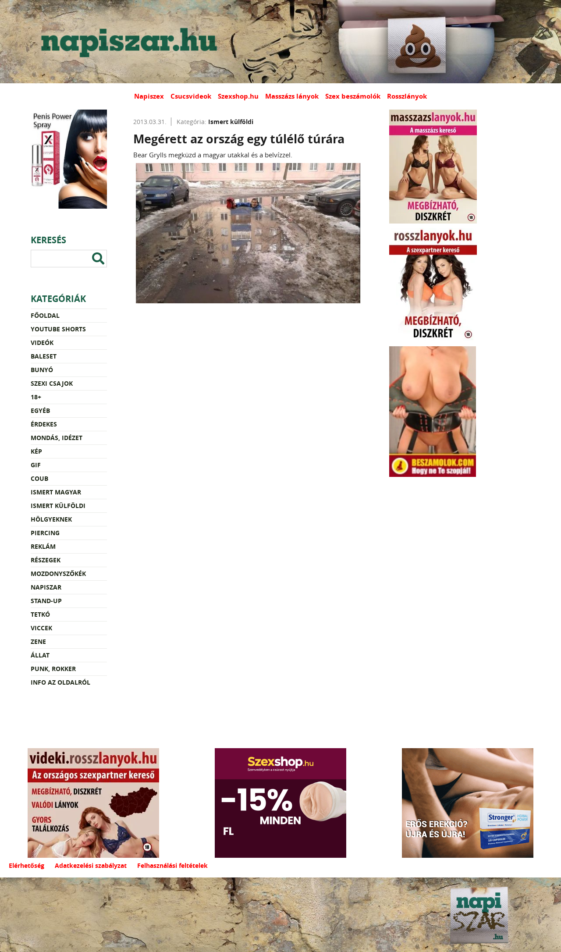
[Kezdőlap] (127, 41)
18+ (36, 397)
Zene (38, 641)
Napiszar (46, 587)
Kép (36, 451)
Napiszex (149, 96)
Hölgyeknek (51, 519)
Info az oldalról (60, 682)
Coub (39, 478)
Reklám (43, 546)
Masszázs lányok (292, 96)
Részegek (45, 560)
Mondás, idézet (56, 437)
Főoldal (45, 315)
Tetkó (40, 614)
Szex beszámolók (352, 96)
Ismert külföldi (58, 505)
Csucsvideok (190, 96)
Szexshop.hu (238, 96)
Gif (36, 465)
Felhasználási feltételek (172, 865)
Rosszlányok (407, 96)
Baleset (44, 356)
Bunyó (42, 370)
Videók (42, 342)
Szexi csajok (52, 383)
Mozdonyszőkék (58, 573)
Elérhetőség (26, 865)
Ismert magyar (56, 492)
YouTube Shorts (58, 329)
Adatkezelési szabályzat (91, 865)
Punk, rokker (53, 668)
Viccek (41, 628)
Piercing (45, 533)
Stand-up (46, 601)
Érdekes (44, 424)
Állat (40, 655)
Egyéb (40, 410)
